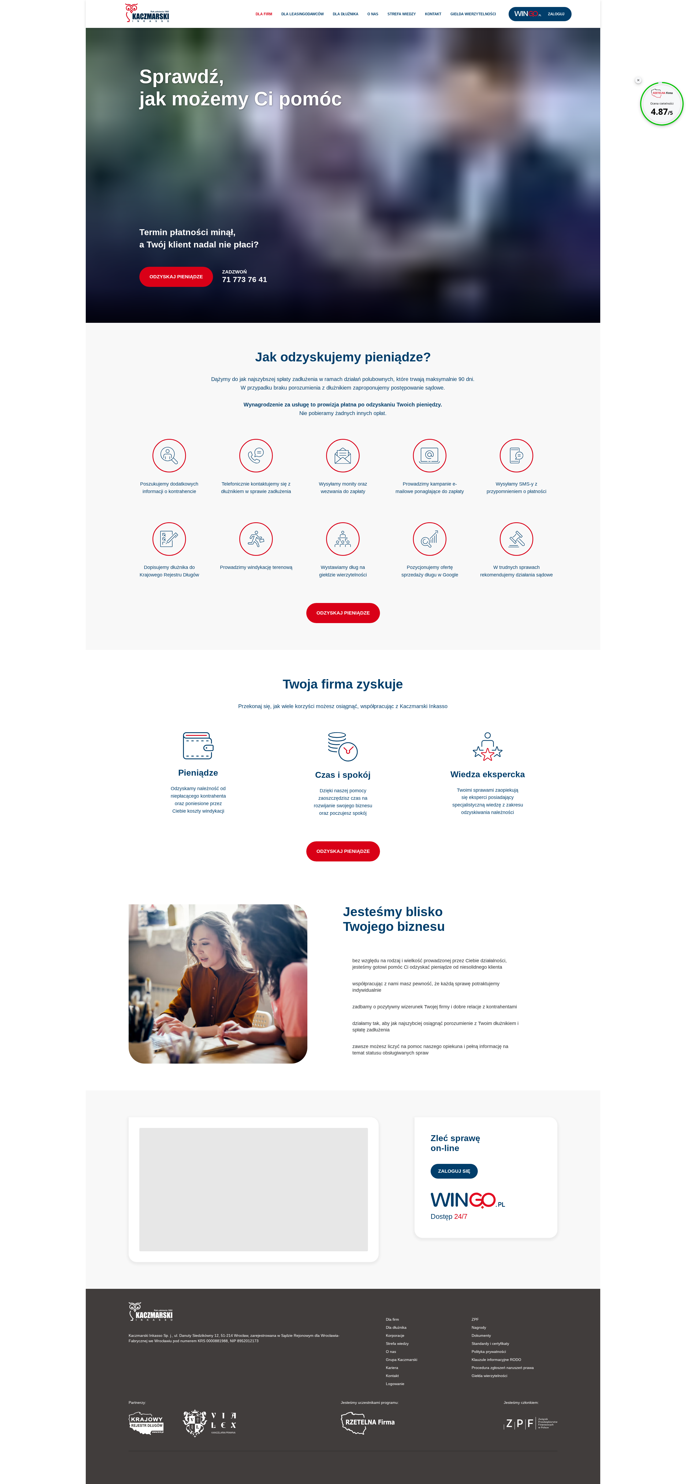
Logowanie (395, 1384)
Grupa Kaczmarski (401, 1359)
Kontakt (433, 14)
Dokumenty (481, 1335)
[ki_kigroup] (343, 1466)
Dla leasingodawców (302, 14)
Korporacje (395, 1335)
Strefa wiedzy (401, 14)
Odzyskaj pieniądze (176, 276)
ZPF (475, 1319)
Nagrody (479, 1327)
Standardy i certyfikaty (490, 1343)
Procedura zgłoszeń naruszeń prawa (503, 1367)
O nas (372, 14)
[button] (147, 12)
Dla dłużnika (345, 14)
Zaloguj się (454, 1171)
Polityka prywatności (489, 1351)
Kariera (392, 1367)
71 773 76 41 (244, 279)
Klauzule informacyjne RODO (496, 1359)
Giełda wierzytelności (473, 14)
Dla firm (264, 14)
